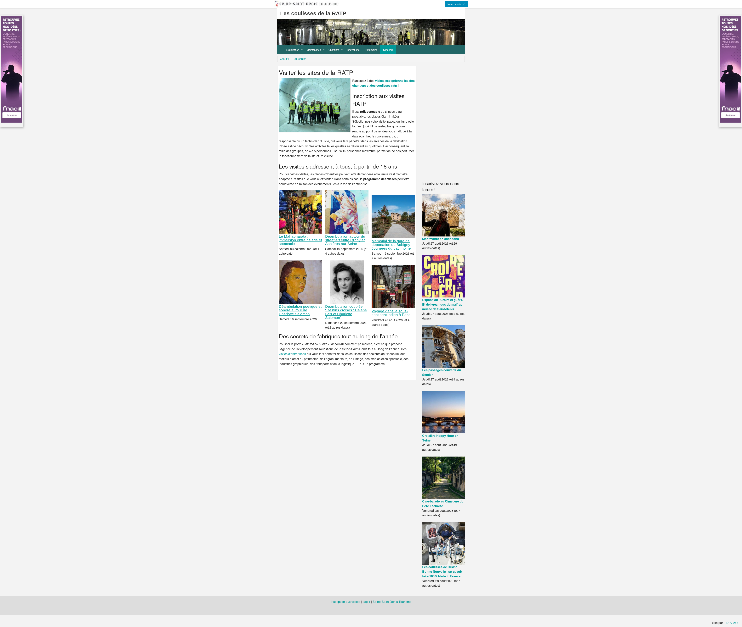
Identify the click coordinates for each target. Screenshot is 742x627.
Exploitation (292, 50)
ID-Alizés (732, 622)
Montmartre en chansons (440, 238)
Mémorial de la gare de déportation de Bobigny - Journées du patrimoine (392, 244)
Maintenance (314, 50)
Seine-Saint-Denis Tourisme (392, 601)
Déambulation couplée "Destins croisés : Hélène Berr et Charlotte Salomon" (346, 312)
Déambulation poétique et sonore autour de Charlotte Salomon (300, 310)
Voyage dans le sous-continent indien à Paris (391, 313)
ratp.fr (366, 601)
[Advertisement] (443, 122)
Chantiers (333, 50)
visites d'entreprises (292, 354)
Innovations (353, 50)
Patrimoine (371, 50)
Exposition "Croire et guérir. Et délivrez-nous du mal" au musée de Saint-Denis (442, 304)
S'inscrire (388, 50)
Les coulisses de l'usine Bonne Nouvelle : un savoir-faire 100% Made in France (442, 571)
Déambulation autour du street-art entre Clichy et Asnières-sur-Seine (345, 240)
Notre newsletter (456, 4)
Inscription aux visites (345, 601)
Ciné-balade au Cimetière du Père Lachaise (443, 503)
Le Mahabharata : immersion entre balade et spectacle (300, 240)
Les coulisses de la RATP (313, 13)
